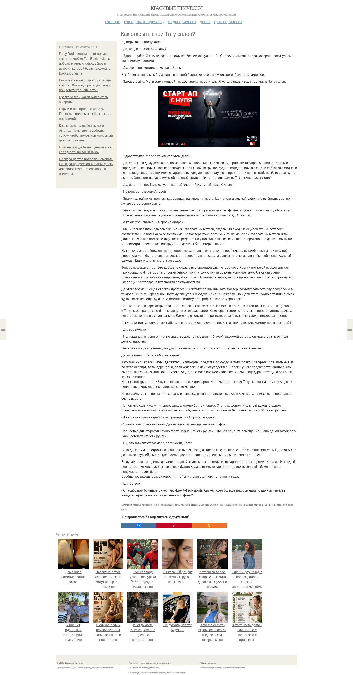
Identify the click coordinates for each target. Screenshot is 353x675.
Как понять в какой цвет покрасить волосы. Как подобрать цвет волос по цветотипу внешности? (85, 85)
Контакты (133, 662)
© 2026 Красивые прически (70, 662)
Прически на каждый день (166, 504)
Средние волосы (273, 504)
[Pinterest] (174, 525)
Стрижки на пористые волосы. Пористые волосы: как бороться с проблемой (84, 113)
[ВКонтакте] (138, 525)
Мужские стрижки (190, 504)
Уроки (205, 21)
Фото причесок (228, 21)
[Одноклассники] (209, 525)
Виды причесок (182, 21)
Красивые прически (177, 7)
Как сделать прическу (144, 21)
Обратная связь (208, 662)
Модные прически (142, 504)
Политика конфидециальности (144, 667)
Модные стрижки (233, 504)
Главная (112, 21)
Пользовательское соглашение (155, 662)
